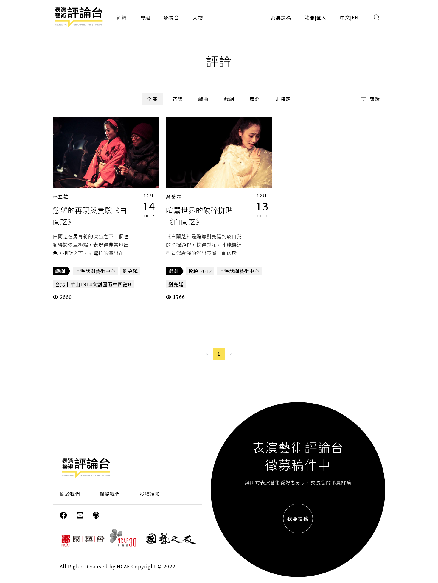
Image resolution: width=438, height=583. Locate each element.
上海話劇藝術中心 (95, 271)
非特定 (283, 98)
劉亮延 (130, 271)
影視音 (171, 17)
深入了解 (106, 152)
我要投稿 (281, 17)
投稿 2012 (200, 271)
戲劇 (229, 98)
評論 (122, 17)
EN (355, 17)
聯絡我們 (110, 493)
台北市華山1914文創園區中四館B (93, 284)
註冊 (310, 17)
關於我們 (70, 493)
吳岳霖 (174, 196)
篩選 (374, 98)
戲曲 (203, 98)
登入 (321, 17)
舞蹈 (254, 98)
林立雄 (61, 196)
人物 (198, 17)
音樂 (178, 98)
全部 (152, 98)
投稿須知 (150, 493)
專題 (145, 17)
